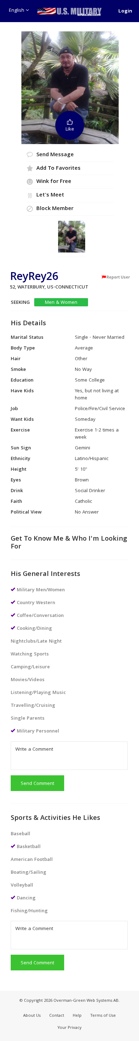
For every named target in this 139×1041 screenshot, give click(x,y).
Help (77, 1015)
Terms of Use (103, 1015)
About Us (32, 1015)
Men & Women (61, 302)
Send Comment (37, 784)
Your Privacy (69, 1028)
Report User (118, 277)
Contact (56, 1015)
